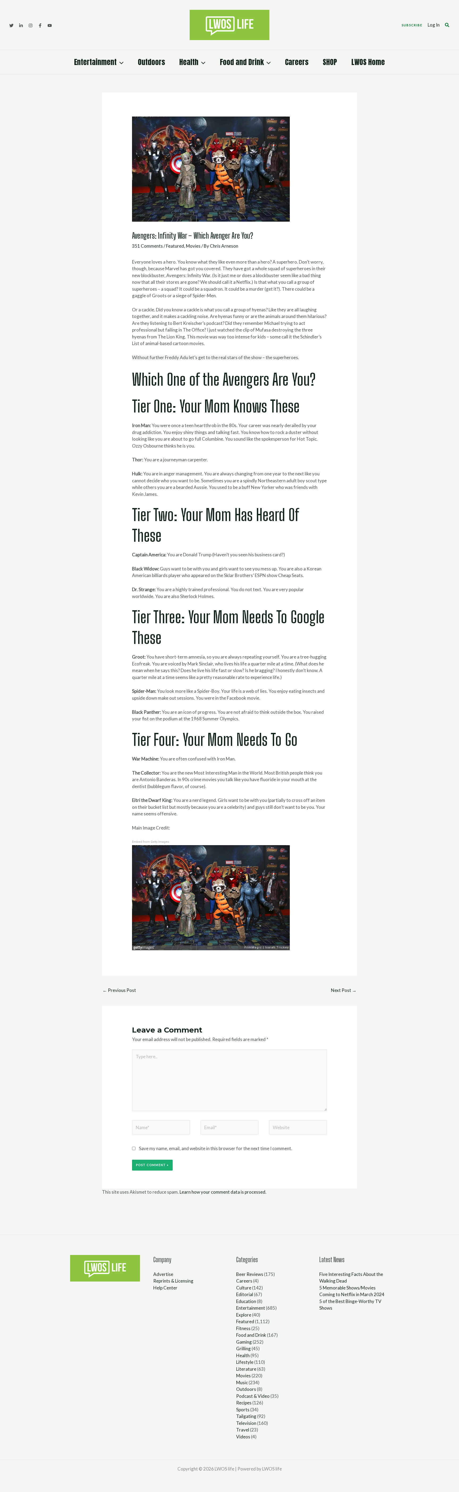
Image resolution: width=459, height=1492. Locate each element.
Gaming (244, 1342)
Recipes (244, 1402)
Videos (243, 1436)
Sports (242, 1409)
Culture (243, 1288)
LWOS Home (368, 62)
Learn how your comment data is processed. (223, 1192)
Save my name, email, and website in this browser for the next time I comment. (215, 1148)
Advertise (163, 1274)
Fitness (243, 1328)
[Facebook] (40, 25)
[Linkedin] (21, 25)
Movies (193, 246)
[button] (412, 25)
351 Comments (147, 246)
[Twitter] (11, 25)
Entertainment (95, 62)
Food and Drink (242, 62)
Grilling (243, 1348)
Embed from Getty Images (150, 842)
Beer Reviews (249, 1274)
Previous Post (119, 990)
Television (246, 1423)
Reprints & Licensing (173, 1281)
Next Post (343, 990)
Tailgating (246, 1416)
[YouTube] (50, 25)
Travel (242, 1430)
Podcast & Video (253, 1396)
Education (246, 1301)
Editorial (244, 1294)
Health (188, 62)
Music (242, 1382)
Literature (246, 1369)
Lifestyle (244, 1362)
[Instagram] (30, 25)
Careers (296, 62)
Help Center (165, 1288)
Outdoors (151, 62)
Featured (175, 246)
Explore (243, 1315)
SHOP (330, 62)
